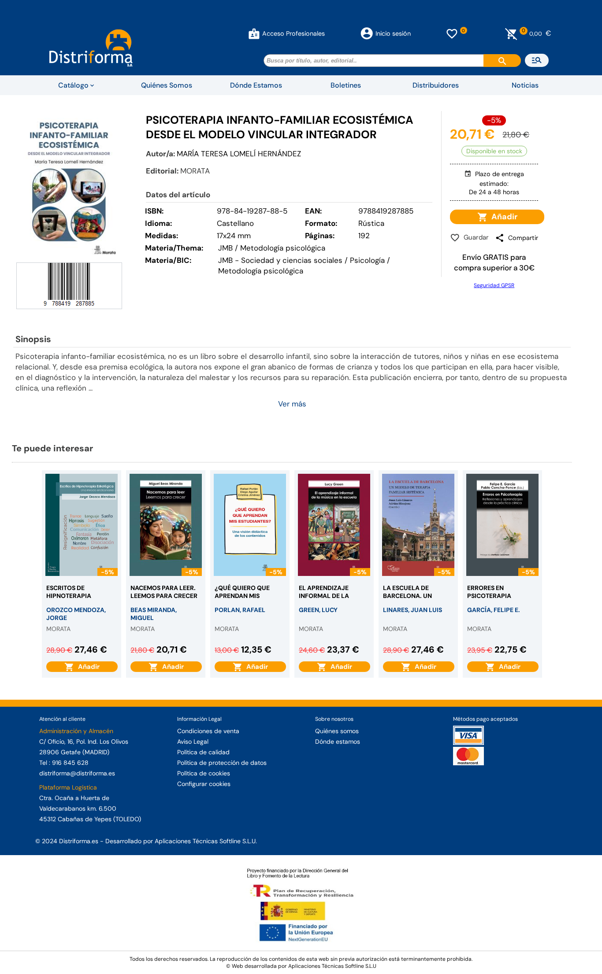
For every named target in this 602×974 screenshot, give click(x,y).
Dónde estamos (337, 741)
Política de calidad (203, 752)
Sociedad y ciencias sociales (291, 260)
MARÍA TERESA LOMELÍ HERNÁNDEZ (239, 154)
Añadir (502, 216)
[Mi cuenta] (254, 33)
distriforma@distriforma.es (77, 773)
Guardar (474, 237)
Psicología (367, 260)
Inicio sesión (393, 33)
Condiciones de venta (208, 731)
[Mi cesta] (511, 33)
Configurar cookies (203, 784)
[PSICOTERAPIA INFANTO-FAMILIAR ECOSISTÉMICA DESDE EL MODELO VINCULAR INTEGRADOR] (69, 186)
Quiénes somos (337, 731)
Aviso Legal (192, 741)
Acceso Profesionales (293, 33)
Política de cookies (203, 773)
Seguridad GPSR (494, 285)
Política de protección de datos (222, 763)
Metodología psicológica (260, 271)
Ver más (292, 404)
